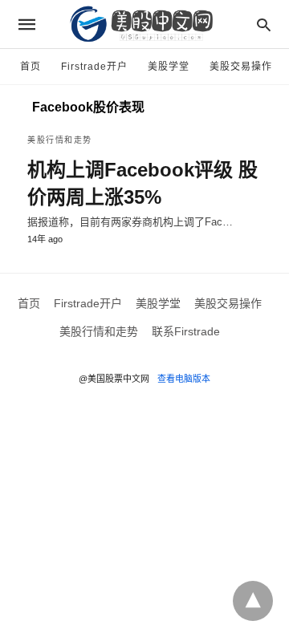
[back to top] (253, 601)
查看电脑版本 (183, 378)
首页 (30, 66)
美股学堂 (168, 66)
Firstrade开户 (94, 66)
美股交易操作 (241, 66)
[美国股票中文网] (143, 24)
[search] (263, 24)
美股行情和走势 (59, 140)
